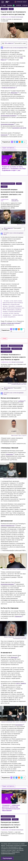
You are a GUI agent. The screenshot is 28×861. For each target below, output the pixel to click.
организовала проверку (8, 115)
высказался (19, 724)
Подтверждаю (7, 858)
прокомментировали (7, 124)
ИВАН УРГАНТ (5, 348)
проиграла (9, 454)
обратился (14, 92)
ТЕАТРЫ (4, 186)
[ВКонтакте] (17, 142)
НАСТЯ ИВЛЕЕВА (6, 351)
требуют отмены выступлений (10, 323)
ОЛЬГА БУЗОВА (17, 348)
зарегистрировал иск (7, 525)
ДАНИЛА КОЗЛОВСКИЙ (8, 183)
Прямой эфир (22, 2)
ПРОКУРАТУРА (5, 819)
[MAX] (12, 142)
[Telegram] (14, 142)
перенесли (4, 135)
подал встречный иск (8, 87)
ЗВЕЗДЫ (4, 345)
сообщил (21, 401)
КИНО (18, 183)
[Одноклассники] (20, 142)
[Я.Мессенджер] (22, 142)
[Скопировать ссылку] (25, 142)
